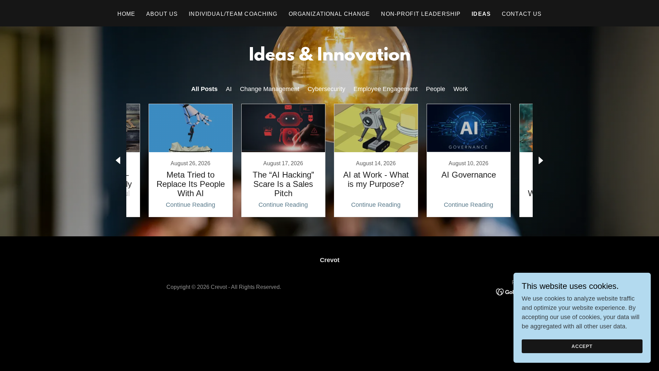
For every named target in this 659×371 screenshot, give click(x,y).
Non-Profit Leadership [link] (421, 14)
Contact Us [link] (522, 14)
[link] (190, 160)
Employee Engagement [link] (386, 89)
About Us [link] (162, 14)
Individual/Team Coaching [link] (233, 14)
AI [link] (229, 89)
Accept (582, 346)
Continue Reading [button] (190, 204)
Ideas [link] (481, 14)
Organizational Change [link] (329, 14)
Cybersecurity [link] (326, 89)
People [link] (435, 89)
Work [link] (460, 89)
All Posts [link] (204, 89)
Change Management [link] (269, 89)
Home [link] (126, 14)
